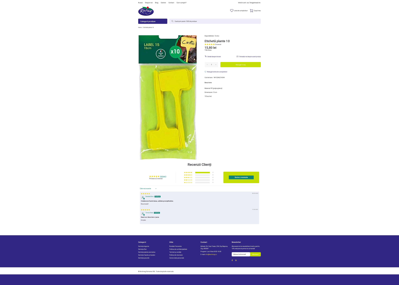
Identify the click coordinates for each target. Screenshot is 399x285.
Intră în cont (242, 3)
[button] (210, 44)
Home (140, 27)
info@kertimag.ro (211, 254)
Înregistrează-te (255, 3)
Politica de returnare (176, 255)
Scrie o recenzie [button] (241, 177)
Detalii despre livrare (214, 56)
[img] (145, 193)
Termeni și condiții (175, 252)
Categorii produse (147, 21)
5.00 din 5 (163, 176)
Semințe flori (142, 249)
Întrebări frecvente (175, 246)
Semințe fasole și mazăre (146, 255)
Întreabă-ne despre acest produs (250, 56)
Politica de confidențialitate (178, 249)
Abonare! (255, 254)
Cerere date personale (176, 258)
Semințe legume (143, 246)
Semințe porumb (143, 258)
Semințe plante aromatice (146, 252)
